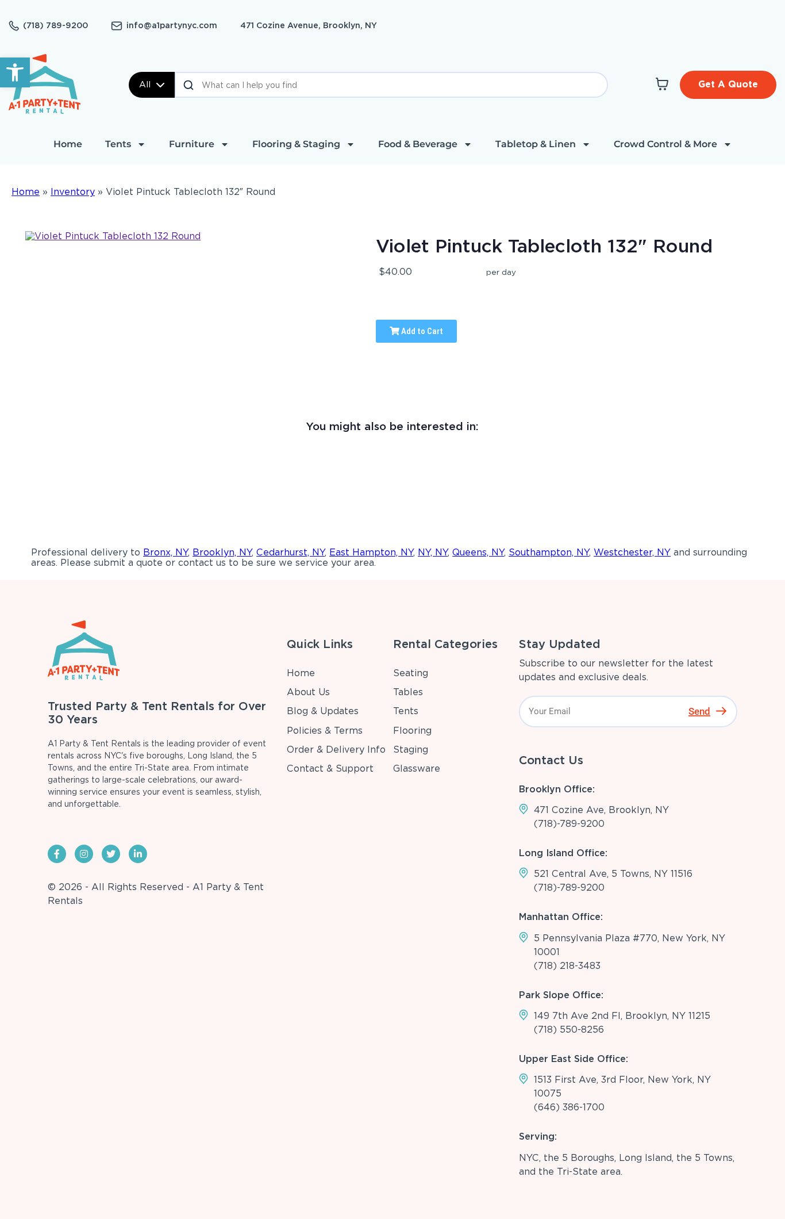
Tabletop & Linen (535, 144)
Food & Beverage (417, 144)
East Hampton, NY (371, 552)
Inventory (73, 191)
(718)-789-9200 (569, 823)
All (145, 84)
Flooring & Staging (296, 144)
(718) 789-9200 (55, 25)
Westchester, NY (632, 552)
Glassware (416, 768)
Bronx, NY (165, 552)
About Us (308, 692)
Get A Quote (728, 84)
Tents (118, 144)
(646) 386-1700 (569, 1107)
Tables (408, 692)
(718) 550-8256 (569, 1029)
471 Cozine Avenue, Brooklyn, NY (308, 25)
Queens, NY (478, 552)
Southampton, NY (549, 552)
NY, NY (433, 552)
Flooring (412, 730)
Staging (410, 749)
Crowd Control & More (665, 144)
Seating (410, 673)
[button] (15, 72)
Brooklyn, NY (222, 552)
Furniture (191, 144)
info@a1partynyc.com (171, 25)
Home (67, 144)
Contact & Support (330, 768)
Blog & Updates (323, 711)
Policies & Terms (325, 730)
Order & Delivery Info (336, 749)
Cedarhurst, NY (290, 552)
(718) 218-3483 (567, 965)
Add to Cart (421, 331)
